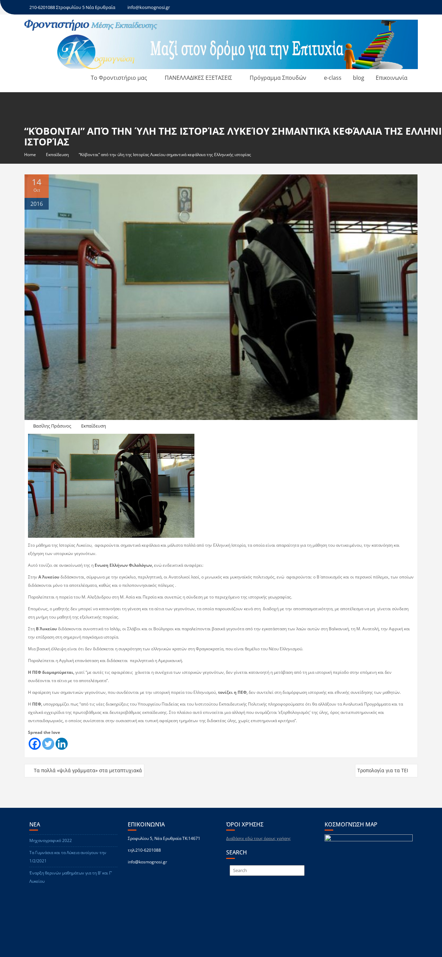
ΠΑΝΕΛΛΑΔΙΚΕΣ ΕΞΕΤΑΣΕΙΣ (198, 78)
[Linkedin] (62, 744)
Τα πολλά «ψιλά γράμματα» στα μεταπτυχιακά (88, 770)
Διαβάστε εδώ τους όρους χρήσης (258, 838)
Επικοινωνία (391, 78)
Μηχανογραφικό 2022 (50, 840)
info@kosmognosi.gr (148, 7)
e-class (333, 78)
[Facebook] (35, 744)
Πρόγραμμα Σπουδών (278, 78)
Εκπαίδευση (93, 426)
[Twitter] (48, 744)
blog (358, 78)
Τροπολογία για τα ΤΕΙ (382, 770)
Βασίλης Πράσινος (52, 426)
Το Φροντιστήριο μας (119, 78)
